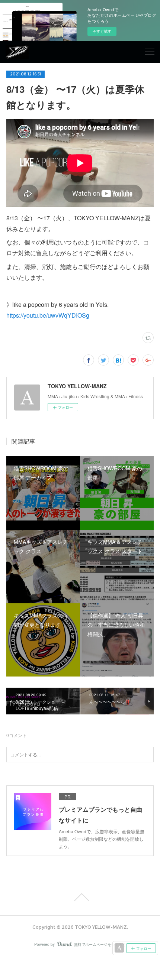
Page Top (80, 897)
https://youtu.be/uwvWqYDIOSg (47, 315)
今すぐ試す (102, 31)
